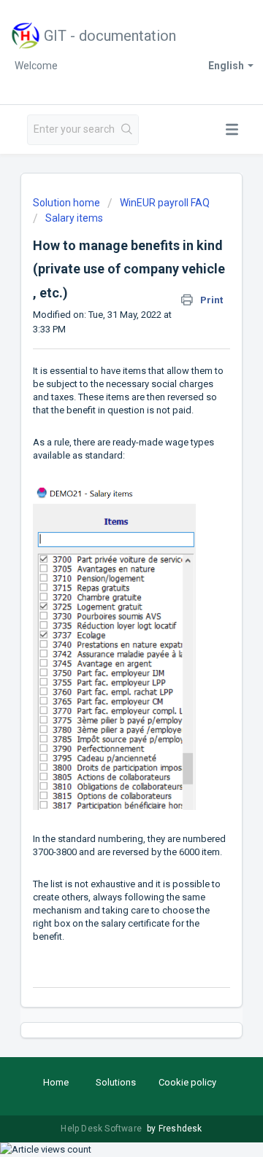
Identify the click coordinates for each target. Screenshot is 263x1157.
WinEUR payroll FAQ (165, 203)
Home (56, 1082)
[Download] (104, 576)
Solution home (67, 203)
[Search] (127, 129)
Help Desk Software (102, 1128)
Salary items (74, 218)
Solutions (116, 1082)
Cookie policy (187, 1082)
